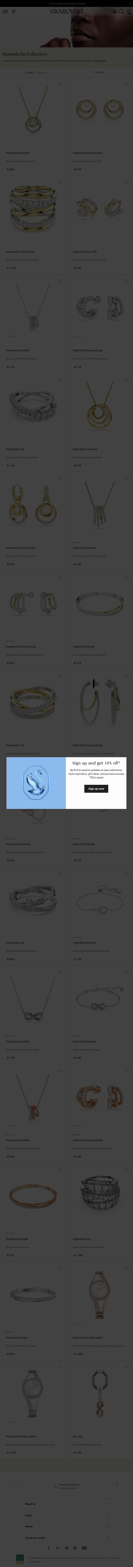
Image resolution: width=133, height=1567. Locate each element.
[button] (123, 760)
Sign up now (96, 788)
